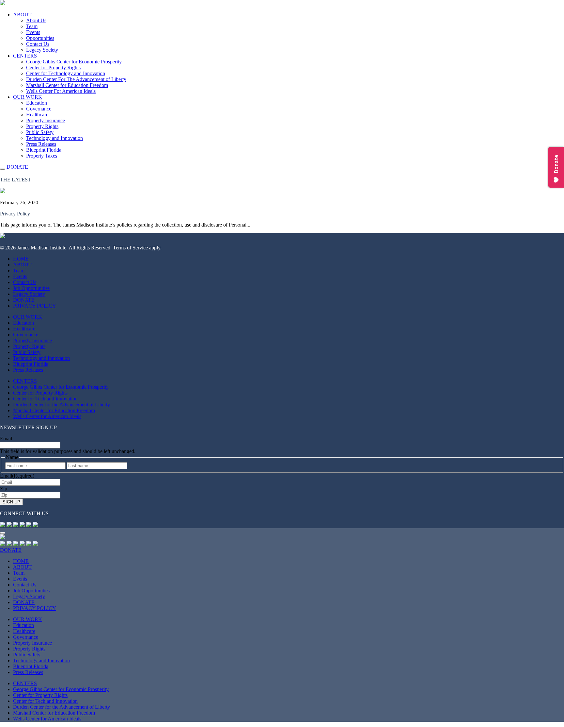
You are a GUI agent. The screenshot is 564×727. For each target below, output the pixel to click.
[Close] (2, 533)
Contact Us (37, 44)
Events (33, 32)
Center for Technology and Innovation (65, 73)
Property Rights (42, 126)
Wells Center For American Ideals (61, 91)
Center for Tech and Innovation (45, 398)
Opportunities (40, 38)
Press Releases (41, 144)
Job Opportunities (31, 288)
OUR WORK (27, 97)
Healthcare (37, 114)
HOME (21, 259)
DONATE (17, 167)
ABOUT (22, 14)
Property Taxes (41, 156)
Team (32, 26)
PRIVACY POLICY (34, 306)
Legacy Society (42, 50)
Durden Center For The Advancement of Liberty (76, 79)
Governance (38, 108)
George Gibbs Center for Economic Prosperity (74, 61)
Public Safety (40, 132)
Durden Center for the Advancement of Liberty (61, 404)
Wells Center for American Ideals (47, 416)
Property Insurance (45, 120)
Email (6, 438)
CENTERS (25, 56)
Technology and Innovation (54, 138)
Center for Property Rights (53, 67)
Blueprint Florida (43, 150)
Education (36, 103)
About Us (36, 20)
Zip (3, 488)
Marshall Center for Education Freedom (67, 85)
